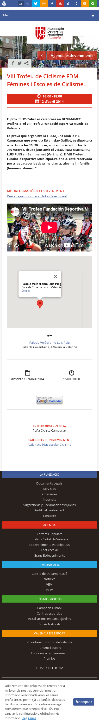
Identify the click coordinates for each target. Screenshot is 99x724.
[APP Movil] (77, 3)
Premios (49, 658)
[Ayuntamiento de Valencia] (4, 4)
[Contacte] (85, 3)
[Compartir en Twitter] (20, 63)
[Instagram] (44, 3)
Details (25, 290)
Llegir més (29, 718)
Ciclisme (65, 444)
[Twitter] (36, 3)
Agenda (49, 525)
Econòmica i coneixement (49, 653)
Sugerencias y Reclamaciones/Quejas (49, 505)
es (27, 3)
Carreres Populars (49, 534)
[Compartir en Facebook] (13, 63)
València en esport (49, 633)
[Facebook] (52, 3)
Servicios (49, 488)
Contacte (49, 515)
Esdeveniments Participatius (49, 544)
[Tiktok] (68, 3)
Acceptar (83, 702)
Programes (49, 494)
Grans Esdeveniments (49, 555)
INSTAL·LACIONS (49, 599)
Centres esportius (49, 613)
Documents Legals (49, 483)
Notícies (49, 579)
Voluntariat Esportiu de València (49, 642)
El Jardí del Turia (49, 668)
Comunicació (49, 565)
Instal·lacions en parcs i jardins (49, 618)
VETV (49, 589)
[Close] (55, 276)
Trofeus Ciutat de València (49, 539)
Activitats (34, 444)
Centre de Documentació (49, 573)
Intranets (49, 499)
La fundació (49, 474)
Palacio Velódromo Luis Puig (49, 342)
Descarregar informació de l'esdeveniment (37, 196)
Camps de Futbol (49, 608)
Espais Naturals (49, 624)
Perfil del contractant (49, 510)
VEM (49, 584)
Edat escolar (50, 444)
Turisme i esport (49, 647)
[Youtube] (60, 3)
